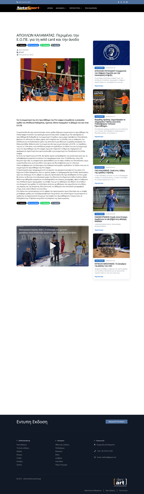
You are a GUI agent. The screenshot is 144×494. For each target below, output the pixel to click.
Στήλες (19, 458)
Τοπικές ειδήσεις (23, 448)
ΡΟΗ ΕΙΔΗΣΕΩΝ (91, 8)
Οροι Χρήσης (110, 490)
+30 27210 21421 (24, 2)
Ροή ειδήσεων (22, 445)
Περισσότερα (99, 86)
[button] (126, 8)
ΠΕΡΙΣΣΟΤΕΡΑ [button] (74, 8)
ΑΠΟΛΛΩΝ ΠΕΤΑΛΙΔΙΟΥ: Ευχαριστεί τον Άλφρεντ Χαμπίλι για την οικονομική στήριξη (110, 73)
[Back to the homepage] (28, 8)
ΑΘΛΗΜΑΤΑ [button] (60, 8)
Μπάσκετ (58, 451)
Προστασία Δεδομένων (93, 490)
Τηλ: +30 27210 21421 (105, 451)
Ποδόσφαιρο (60, 448)
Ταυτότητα (123, 490)
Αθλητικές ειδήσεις (62, 445)
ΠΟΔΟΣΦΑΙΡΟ (99, 68)
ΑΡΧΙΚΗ (50, 8)
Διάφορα (58, 458)
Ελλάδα (19, 451)
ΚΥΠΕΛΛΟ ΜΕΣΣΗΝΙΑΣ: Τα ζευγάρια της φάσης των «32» (110, 264)
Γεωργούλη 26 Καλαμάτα (105, 445)
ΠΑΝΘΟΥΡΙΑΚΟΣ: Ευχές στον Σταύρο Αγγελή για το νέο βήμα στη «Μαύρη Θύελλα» (111, 219)
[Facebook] (118, 2)
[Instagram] (124, 2)
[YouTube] (126, 2)
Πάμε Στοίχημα (61, 465)
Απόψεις (20, 461)
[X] (121, 2)
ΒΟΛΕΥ (21, 52)
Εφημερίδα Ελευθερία (116, 422)
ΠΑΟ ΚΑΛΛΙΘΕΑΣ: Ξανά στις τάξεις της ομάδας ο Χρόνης (110, 171)
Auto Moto (59, 461)
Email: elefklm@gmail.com (106, 457)
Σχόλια (19, 465)
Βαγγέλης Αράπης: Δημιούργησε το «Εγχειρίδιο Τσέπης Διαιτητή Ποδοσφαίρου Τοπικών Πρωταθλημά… (110, 122)
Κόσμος (19, 455)
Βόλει (57, 455)
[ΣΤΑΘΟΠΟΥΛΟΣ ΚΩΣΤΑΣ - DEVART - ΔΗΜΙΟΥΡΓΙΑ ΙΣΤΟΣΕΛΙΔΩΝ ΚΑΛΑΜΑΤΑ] (120, 482)
